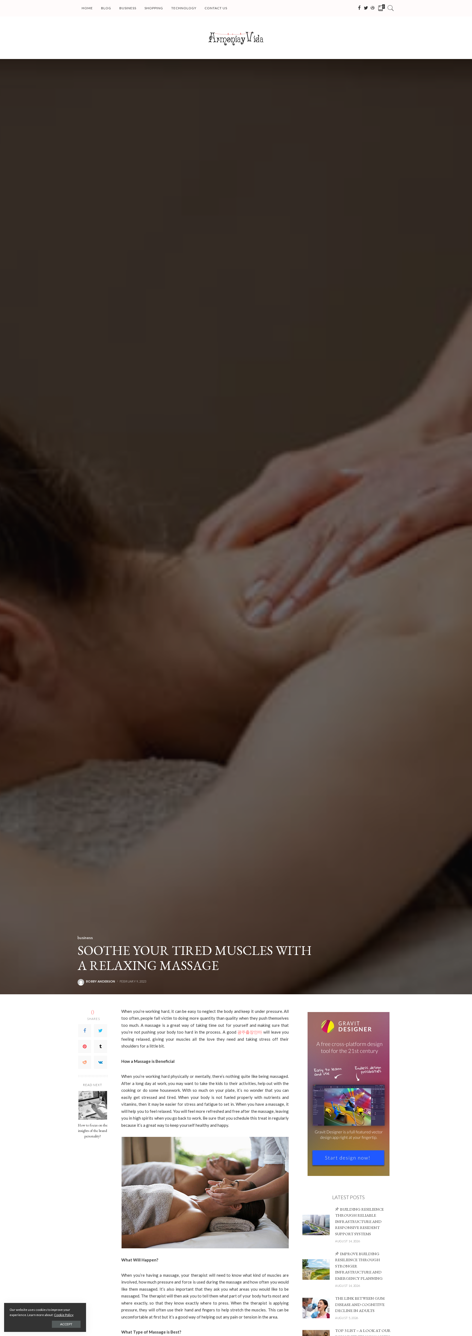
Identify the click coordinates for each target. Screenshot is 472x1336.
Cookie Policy (63, 1315)
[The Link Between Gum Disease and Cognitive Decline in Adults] (316, 1308)
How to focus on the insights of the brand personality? (93, 1131)
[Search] (390, 8)
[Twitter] (100, 1030)
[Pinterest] (84, 1046)
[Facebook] (84, 1030)
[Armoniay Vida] (236, 37)
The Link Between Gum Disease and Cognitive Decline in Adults (360, 1304)
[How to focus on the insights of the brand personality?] (92, 1105)
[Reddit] (84, 1062)
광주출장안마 (249, 1032)
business (85, 937)
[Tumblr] (100, 1046)
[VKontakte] (100, 1062)
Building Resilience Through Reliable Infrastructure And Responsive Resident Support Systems (359, 1221)
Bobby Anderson (100, 981)
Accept (66, 1324)
